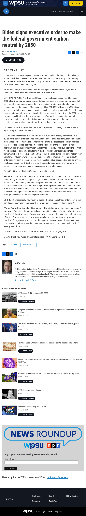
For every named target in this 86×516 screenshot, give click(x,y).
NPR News (13, 245)
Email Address (10, 459)
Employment (36, 496)
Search (51, 496)
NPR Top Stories (28, 245)
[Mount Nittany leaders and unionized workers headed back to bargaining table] (9, 377)
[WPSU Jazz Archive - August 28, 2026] (9, 297)
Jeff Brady (13, 52)
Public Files (53, 501)
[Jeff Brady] (7, 267)
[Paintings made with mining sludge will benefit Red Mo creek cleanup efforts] (9, 346)
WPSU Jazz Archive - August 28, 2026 (33, 293)
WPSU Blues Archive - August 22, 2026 (33, 390)
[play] (6, 11)
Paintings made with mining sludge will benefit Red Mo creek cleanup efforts (48, 343)
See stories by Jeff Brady (26, 280)
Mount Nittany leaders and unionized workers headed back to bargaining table (48, 373)
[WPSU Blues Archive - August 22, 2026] (9, 394)
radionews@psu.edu (57, 477)
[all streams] (82, 11)
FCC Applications (72, 496)
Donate (76, 3)
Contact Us (36, 501)
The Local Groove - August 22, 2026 (32, 407)
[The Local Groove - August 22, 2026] (9, 410)
